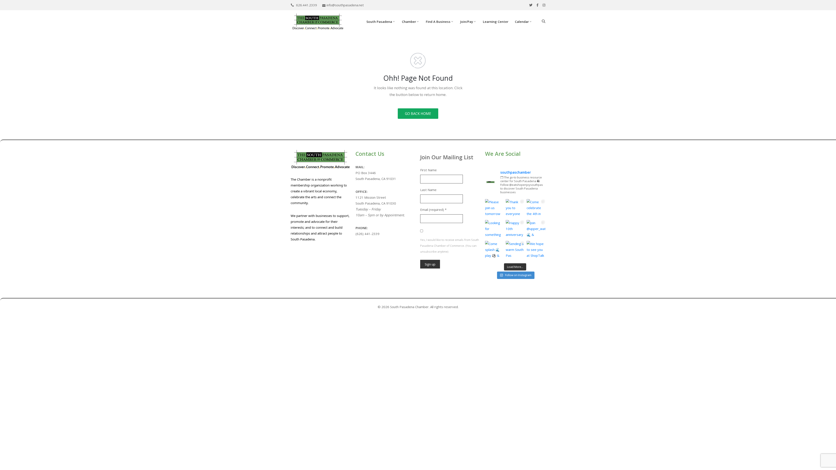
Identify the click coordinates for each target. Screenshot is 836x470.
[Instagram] (544, 5)
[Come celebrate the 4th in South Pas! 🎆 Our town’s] (536, 208)
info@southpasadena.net (345, 5)
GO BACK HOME (418, 113)
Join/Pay (466, 21)
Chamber (409, 21)
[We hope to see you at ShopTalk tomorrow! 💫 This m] (536, 250)
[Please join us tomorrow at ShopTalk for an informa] (494, 208)
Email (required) (433, 209)
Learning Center (495, 21)
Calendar (522, 21)
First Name (428, 170)
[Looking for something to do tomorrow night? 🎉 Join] (494, 229)
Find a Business (438, 21)
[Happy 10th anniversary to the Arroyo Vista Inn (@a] (515, 229)
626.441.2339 (306, 5)
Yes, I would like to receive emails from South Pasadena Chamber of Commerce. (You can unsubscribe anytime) (449, 245)
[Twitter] (531, 5)
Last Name (428, 190)
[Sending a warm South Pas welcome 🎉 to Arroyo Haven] (515, 250)
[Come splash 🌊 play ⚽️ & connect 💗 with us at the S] (494, 250)
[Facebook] (537, 5)
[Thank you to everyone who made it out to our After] (515, 208)
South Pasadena (379, 21)
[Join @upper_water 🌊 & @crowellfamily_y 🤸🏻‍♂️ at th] (536, 229)
